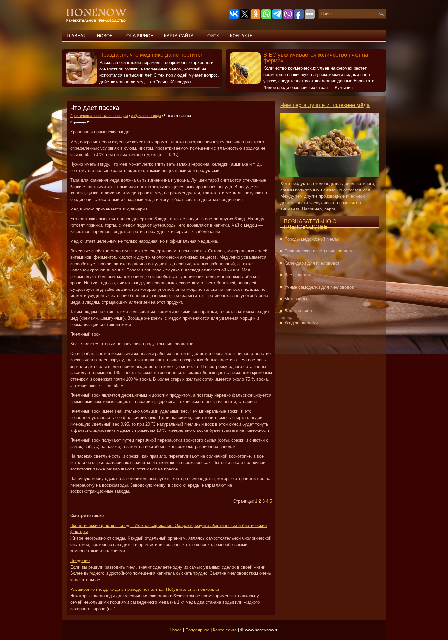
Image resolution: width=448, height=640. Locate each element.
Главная (76, 35)
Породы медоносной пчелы (311, 239)
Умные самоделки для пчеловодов (319, 287)
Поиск (211, 35)
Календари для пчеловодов (312, 263)
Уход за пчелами (301, 322)
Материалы (295, 298)
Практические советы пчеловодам (99, 116)
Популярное (138, 35)
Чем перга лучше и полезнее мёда (325, 105)
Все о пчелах (297, 274)
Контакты (242, 35)
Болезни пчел (298, 311)
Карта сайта (178, 35)
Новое (104, 35)
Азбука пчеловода (146, 116)
